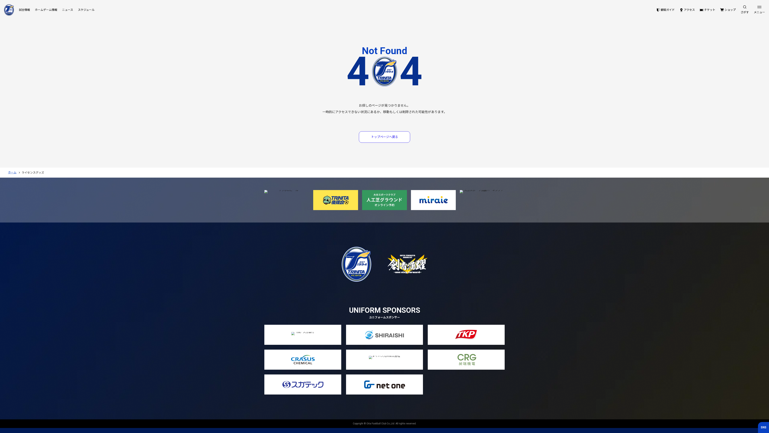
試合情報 (24, 9)
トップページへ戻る (384, 137)
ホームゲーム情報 (46, 9)
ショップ (730, 9)
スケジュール (86, 9)
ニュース (67, 9)
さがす (745, 12)
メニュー (759, 12)
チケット (709, 9)
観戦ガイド (668, 9)
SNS (763, 427)
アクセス (689, 9)
